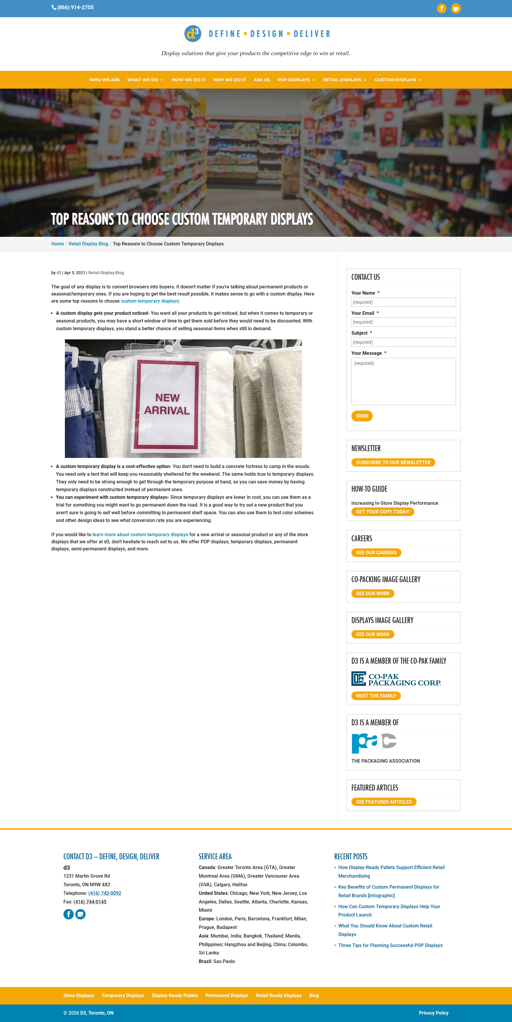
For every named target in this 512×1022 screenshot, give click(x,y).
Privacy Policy (434, 1013)
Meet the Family (376, 696)
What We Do (142, 80)
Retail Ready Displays (279, 995)
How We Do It (189, 80)
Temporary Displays (123, 995)
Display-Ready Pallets (175, 995)
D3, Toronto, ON (96, 1013)
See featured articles (384, 802)
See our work (373, 593)
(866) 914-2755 (75, 7)
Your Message (368, 353)
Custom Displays (395, 80)
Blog (314, 995)
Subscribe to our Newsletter (393, 462)
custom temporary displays (150, 301)
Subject (361, 333)
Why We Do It (229, 80)
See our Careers (376, 552)
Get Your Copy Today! (382, 512)
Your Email (365, 313)
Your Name (365, 293)
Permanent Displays (227, 995)
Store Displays (78, 995)
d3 (59, 272)
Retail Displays (342, 80)
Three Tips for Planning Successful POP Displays (390, 945)
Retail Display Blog (106, 272)
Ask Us (262, 80)
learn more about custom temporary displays (140, 534)
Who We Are (104, 80)
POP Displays (294, 80)
